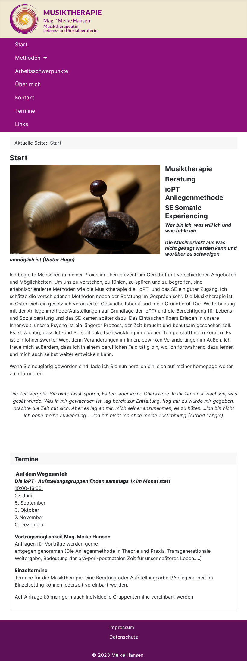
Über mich (28, 84)
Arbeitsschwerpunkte (41, 71)
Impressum (121, 627)
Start (21, 44)
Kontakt (24, 97)
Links (21, 124)
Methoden (27, 58)
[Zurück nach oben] (236, 650)
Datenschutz (123, 637)
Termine (25, 111)
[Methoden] (44, 58)
